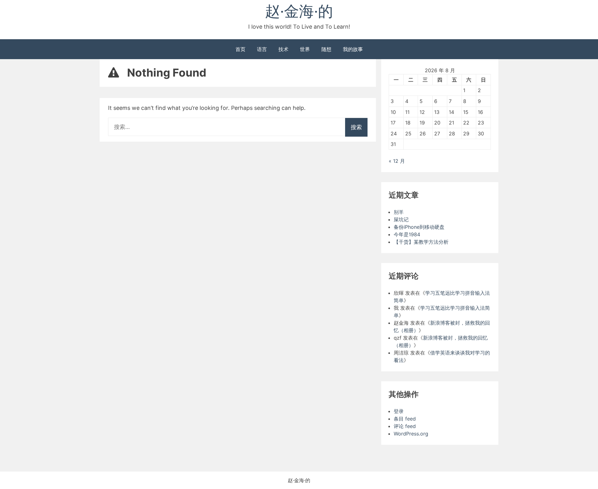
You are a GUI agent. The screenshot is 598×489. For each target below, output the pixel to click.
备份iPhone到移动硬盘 (419, 227)
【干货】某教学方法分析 (421, 242)
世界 (305, 49)
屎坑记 (401, 219)
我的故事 (353, 49)
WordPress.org (411, 433)
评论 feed (405, 426)
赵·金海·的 (299, 11)
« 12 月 (397, 161)
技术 (283, 49)
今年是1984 (407, 234)
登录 (399, 411)
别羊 (399, 212)
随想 (326, 49)
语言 (262, 49)
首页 (240, 49)
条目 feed (405, 419)
